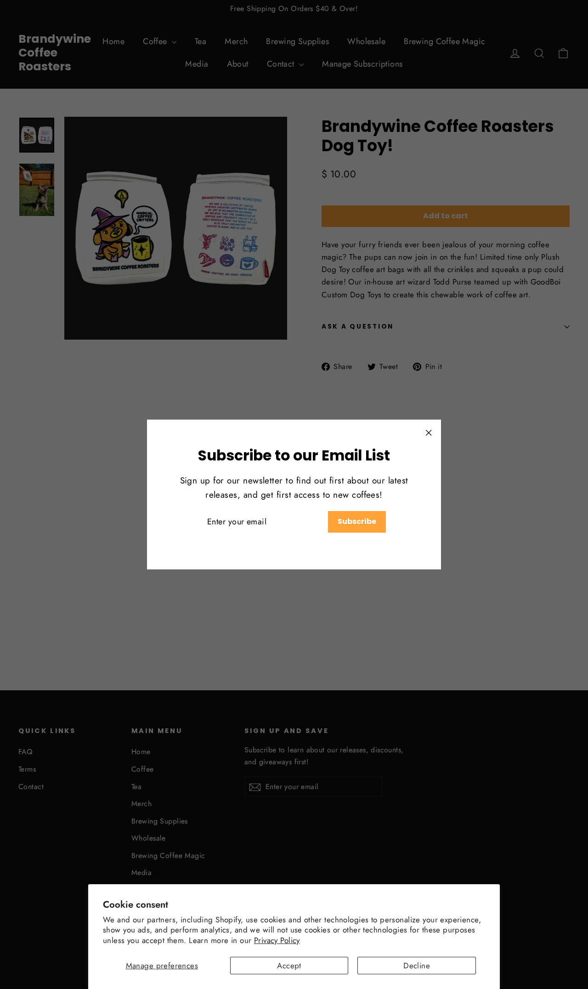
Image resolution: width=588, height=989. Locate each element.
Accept (289, 965)
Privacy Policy (277, 940)
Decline (416, 965)
